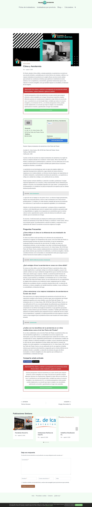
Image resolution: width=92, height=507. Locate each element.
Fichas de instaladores (27, 7)
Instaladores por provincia (46, 7)
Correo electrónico (44, 478)
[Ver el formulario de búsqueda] (75, 7)
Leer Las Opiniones (55, 138)
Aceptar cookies (79, 504)
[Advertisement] (46, 19)
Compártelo (28, 361)
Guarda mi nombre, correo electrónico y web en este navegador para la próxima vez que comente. (46, 482)
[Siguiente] (77, 429)
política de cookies (49, 505)
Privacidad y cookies (41, 496)
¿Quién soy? (57, 496)
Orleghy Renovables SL (64, 403)
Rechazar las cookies (69, 504)
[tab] (43, 442)
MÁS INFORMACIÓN (57, 140)
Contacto (50, 496)
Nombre (24, 478)
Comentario (25, 460)
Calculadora (69, 7)
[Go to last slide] (15, 429)
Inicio (33, 496)
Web (57, 478)
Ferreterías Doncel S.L (21, 433)
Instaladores (26, 63)
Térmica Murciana (25, 403)
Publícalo (36, 361)
